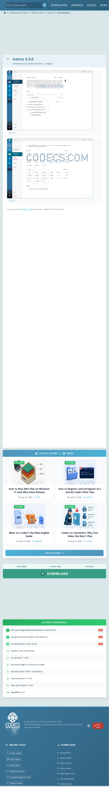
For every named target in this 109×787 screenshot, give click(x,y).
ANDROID (77, 5)
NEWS (103, 5)
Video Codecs (66, 763)
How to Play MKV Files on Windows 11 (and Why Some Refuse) (29, 490)
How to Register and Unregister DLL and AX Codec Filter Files (79, 490)
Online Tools (17, 744)
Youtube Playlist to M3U (20, 777)
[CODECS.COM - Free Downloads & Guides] (12, 724)
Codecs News (66, 784)
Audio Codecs (66, 758)
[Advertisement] (54, 34)
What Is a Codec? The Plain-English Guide (29, 534)
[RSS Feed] (88, 725)
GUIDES (91, 5)
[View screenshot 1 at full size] (54, 100)
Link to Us (98, 725)
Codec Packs (65, 768)
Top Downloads (67, 778)
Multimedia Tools (67, 773)
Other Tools (27, 209)
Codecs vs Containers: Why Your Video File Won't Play (79, 534)
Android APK (65, 753)
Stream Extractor (17, 771)
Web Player (15, 765)
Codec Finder (15, 753)
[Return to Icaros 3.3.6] (9, 58)
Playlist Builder (16, 783)
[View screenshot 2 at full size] (54, 168)
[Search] (44, 5)
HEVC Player (15, 759)
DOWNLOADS (59, 5)
